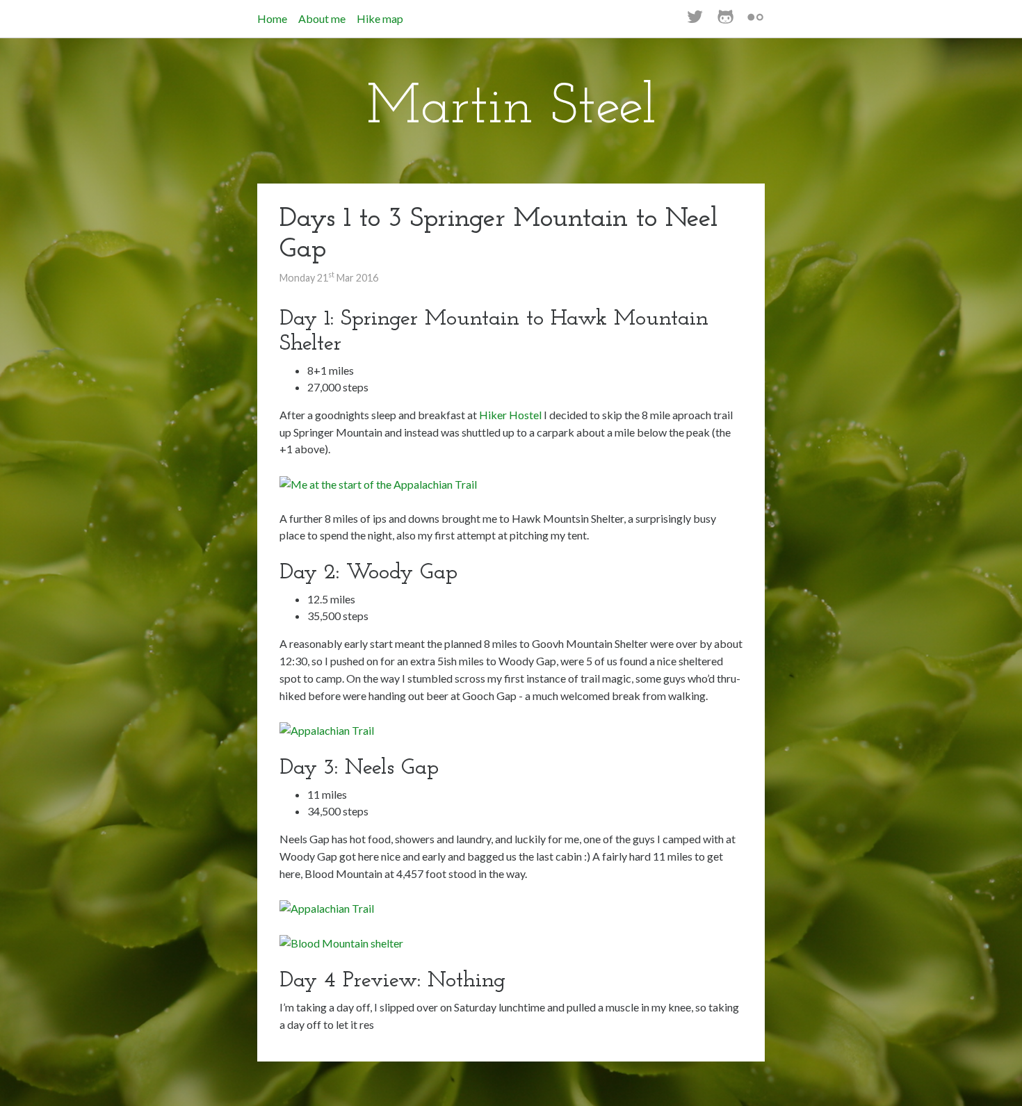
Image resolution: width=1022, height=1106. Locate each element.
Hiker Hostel (510, 414)
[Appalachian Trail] (326, 728)
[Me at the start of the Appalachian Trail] (378, 482)
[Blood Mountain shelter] (341, 942)
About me (322, 18)
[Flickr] (755, 19)
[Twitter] (695, 19)
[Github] (725, 19)
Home (272, 18)
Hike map (380, 18)
